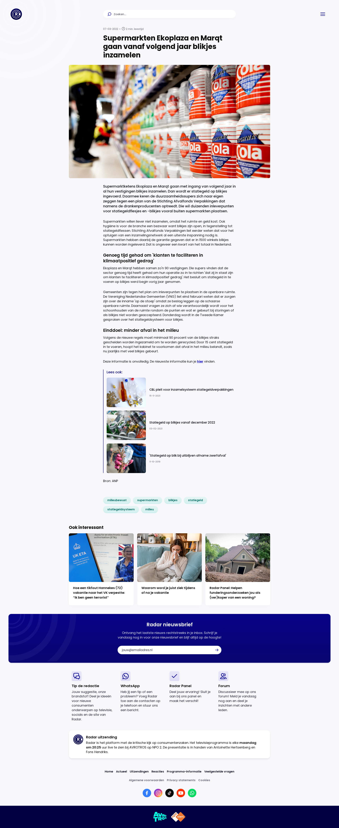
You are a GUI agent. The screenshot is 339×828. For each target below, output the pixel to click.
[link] (117, 500)
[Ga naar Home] (16, 14)
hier (200, 361)
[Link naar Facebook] (147, 793)
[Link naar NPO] (178, 816)
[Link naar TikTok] (169, 793)
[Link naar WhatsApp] (192, 793)
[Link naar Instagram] (158, 793)
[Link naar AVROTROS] (160, 816)
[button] (322, 14)
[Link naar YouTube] (181, 793)
